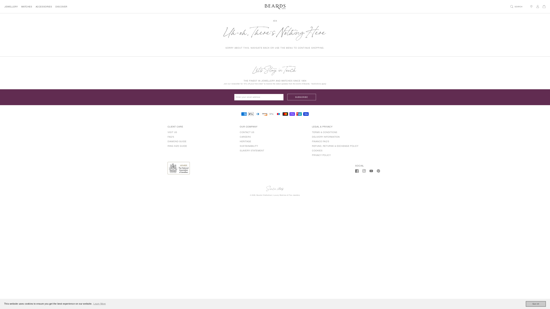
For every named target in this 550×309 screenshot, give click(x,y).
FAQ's (171, 136)
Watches (26, 6)
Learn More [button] (99, 304)
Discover (61, 6)
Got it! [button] (536, 304)
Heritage (245, 141)
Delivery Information (326, 136)
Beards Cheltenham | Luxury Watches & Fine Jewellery (278, 195)
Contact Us (247, 132)
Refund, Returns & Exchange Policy (335, 145)
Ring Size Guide (177, 145)
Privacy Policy (321, 155)
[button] (516, 6)
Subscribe (301, 97)
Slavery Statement (252, 150)
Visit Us (172, 132)
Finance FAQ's (320, 141)
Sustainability (249, 145)
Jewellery (11, 6)
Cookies (317, 150)
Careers (245, 136)
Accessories (44, 6)
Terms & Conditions (324, 132)
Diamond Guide (177, 141)
